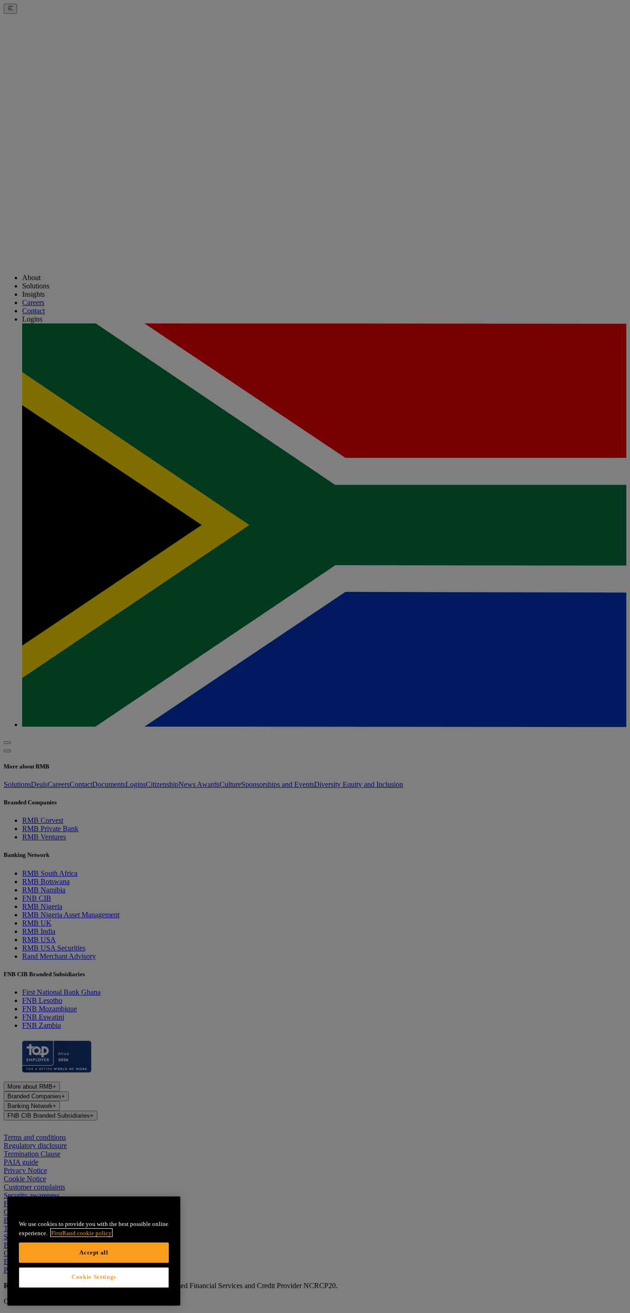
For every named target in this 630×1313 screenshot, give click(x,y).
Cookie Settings (93, 1276)
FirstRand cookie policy (81, 1232)
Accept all (93, 1252)
